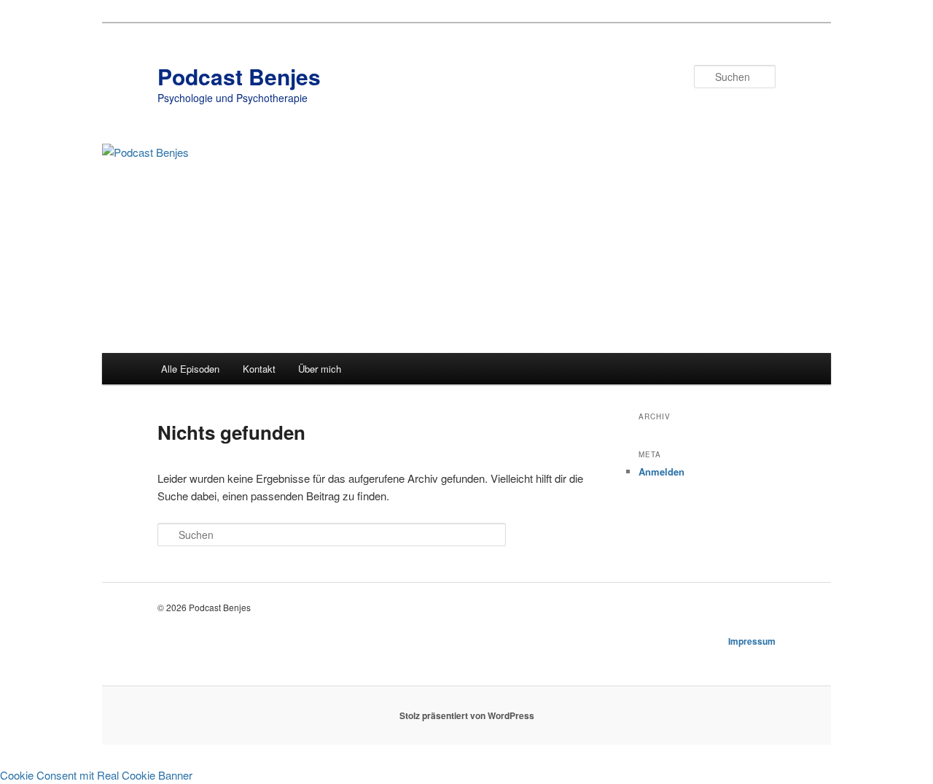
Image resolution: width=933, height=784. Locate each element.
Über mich (319, 369)
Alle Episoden (190, 369)
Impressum (752, 641)
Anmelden (661, 471)
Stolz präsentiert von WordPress (466, 715)
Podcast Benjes (239, 76)
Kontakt (259, 369)
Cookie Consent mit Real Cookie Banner (96, 775)
